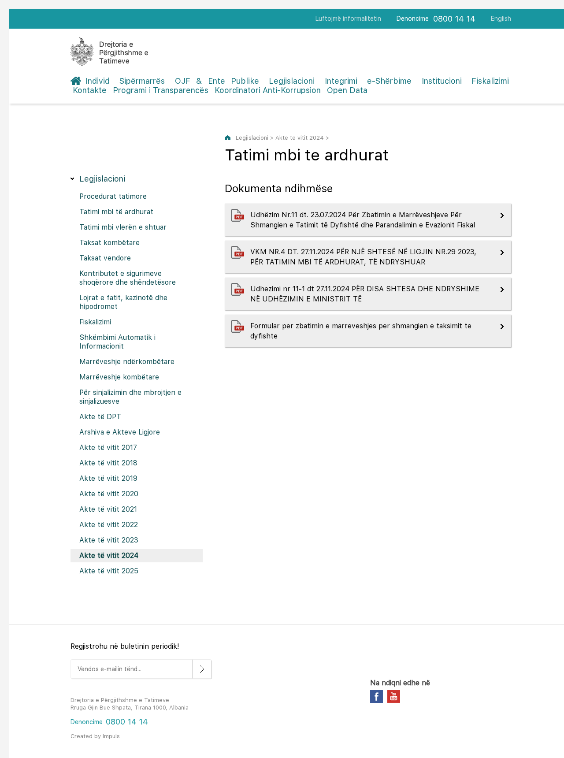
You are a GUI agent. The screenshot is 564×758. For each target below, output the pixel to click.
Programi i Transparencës (160, 90)
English (501, 18)
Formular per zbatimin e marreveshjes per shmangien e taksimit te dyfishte (360, 331)
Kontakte (90, 90)
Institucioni (442, 80)
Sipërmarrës (142, 80)
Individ (97, 80)
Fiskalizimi (490, 80)
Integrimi (341, 80)
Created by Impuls (95, 736)
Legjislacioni (292, 80)
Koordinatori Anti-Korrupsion (268, 90)
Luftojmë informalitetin (348, 18)
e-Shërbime (389, 80)
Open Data (347, 90)
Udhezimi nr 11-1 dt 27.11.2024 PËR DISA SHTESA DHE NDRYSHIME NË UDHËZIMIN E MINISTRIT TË (364, 294)
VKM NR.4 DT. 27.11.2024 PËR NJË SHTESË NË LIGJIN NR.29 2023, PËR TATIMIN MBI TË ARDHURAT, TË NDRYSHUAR (363, 257)
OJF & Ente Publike (217, 80)
